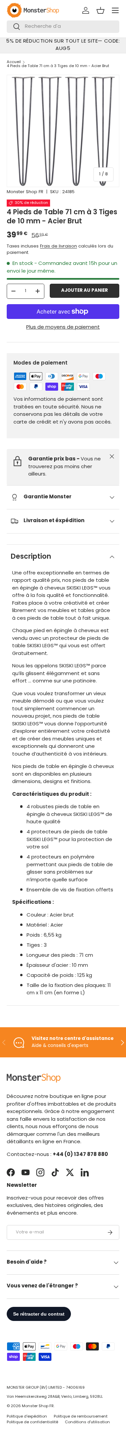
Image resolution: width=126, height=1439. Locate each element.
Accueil (14, 62)
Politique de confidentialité (32, 1422)
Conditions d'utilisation (87, 1422)
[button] (100, 10)
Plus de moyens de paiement (63, 327)
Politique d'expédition (27, 1417)
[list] (63, 131)
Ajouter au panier (84, 290)
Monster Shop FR (25, 192)
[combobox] (63, 26)
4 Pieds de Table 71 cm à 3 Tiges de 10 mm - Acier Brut (58, 66)
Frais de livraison (58, 246)
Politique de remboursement (81, 1417)
